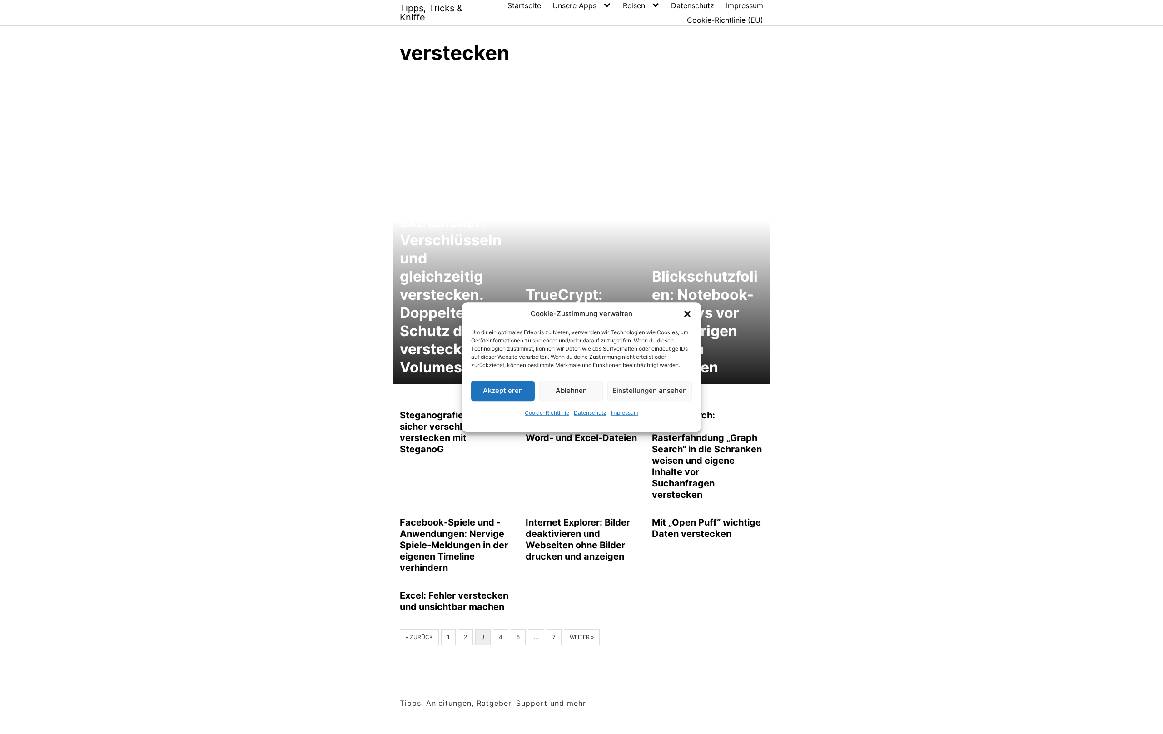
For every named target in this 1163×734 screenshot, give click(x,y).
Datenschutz (590, 412)
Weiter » (582, 637)
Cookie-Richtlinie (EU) (725, 20)
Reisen (634, 5)
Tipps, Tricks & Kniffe (431, 13)
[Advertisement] (581, 140)
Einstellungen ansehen (649, 390)
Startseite (524, 5)
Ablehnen (571, 390)
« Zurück (419, 637)
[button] (687, 314)
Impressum (624, 412)
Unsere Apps (574, 5)
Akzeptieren (503, 390)
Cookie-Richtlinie (547, 412)
